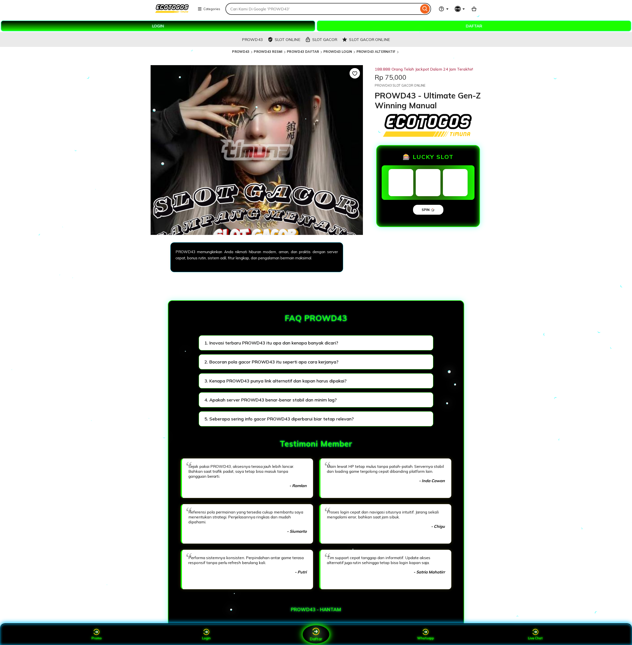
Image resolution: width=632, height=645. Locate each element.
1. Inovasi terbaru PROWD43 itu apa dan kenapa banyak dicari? (271, 343)
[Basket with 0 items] (474, 9)
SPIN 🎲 (428, 210)
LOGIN (158, 25)
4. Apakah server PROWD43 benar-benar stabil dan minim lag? (270, 400)
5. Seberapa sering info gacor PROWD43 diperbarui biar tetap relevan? (279, 419)
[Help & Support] (443, 9)
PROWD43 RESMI (268, 52)
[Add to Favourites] (355, 73)
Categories (211, 9)
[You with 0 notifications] (460, 9)
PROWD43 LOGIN (337, 52)
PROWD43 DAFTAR (303, 52)
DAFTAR (474, 25)
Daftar (316, 638)
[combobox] (322, 9)
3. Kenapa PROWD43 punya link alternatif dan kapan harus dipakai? (275, 381)
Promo (97, 638)
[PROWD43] (172, 11)
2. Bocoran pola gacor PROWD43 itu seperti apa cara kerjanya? (271, 362)
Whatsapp (425, 638)
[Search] (425, 9)
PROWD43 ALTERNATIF (375, 52)
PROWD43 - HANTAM (316, 609)
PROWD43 (240, 52)
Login (206, 638)
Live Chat (535, 638)
